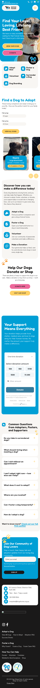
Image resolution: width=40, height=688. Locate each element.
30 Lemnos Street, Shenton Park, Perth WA (20, 589)
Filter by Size (5, 121)
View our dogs (12, 46)
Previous (31, 176)
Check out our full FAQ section (26, 525)
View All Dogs (6, 635)
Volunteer (12, 655)
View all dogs (10, 131)
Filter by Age (5, 113)
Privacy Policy (10, 683)
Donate (32, 2)
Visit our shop (20, 293)
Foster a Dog (17, 646)
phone (29, 2)
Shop (35, 2)
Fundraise (21, 655)
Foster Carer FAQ (29, 646)
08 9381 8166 (14, 597)
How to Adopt (18, 635)
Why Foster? (6, 646)
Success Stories (7, 637)
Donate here (20, 286)
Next (36, 176)
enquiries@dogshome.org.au (19, 601)
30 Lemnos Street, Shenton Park (10, 3)
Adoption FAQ (29, 635)
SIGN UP (14, 572)
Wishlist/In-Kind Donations (11, 658)
